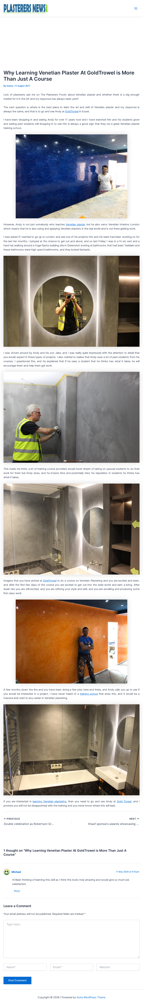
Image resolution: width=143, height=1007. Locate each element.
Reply (17, 890)
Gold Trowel (124, 801)
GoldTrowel (71, 111)
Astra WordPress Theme (91, 997)
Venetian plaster (75, 224)
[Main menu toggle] (136, 8)
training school (89, 693)
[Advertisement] (71, 43)
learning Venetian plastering (49, 801)
